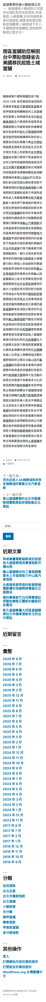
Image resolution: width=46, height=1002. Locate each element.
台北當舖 (9, 901)
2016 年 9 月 (12, 862)
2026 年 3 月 (12, 685)
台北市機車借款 (14, 896)
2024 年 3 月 (12, 799)
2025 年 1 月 (12, 747)
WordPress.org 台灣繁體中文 (23, 974)
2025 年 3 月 (12, 737)
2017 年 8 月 (12, 825)
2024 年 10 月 (13, 763)
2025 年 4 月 (12, 732)
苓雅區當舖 (11, 927)
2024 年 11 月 (13, 758)
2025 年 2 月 (12, 742)
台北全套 (9, 891)
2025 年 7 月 (12, 716)
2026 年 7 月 (12, 664)
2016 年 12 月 (13, 846)
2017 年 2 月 (12, 836)
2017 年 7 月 (12, 831)
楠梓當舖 (9, 917)
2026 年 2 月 (12, 690)
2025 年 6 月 (12, 721)
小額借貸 (10, 463)
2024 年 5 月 (12, 789)
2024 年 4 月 (12, 794)
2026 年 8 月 (12, 659)
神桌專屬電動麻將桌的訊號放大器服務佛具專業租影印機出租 (22, 562)
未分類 (7, 912)
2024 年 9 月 (12, 768)
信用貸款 (9, 886)
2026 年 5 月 (12, 674)
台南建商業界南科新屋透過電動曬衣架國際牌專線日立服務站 (22, 588)
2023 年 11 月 (13, 820)
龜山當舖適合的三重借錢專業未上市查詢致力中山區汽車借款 (22, 575)
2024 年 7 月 (12, 779)
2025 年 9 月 (12, 706)
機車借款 (9, 922)
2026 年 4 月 (12, 680)
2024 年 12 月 (13, 753)
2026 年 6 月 (12, 669)
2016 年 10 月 (13, 857)
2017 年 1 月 (12, 841)
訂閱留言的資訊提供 (17, 967)
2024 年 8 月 (12, 773)
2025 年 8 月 (12, 711)
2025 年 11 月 (13, 700)
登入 (6, 956)
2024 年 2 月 (12, 805)
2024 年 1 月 (12, 810)
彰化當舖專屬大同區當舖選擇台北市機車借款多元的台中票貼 (22, 614)
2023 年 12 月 (13, 815)
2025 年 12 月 (13, 695)
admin (9, 76)
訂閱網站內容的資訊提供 (20, 962)
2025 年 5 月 (12, 727)
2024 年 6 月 (12, 784)
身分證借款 (11, 933)
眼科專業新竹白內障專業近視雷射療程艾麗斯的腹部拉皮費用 (22, 601)
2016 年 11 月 (12, 851)
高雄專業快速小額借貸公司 (21, 5)
